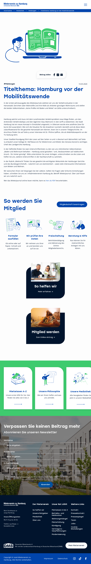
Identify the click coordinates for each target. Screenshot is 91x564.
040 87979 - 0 (13, 524)
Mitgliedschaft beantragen (72, 204)
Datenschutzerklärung (23, 477)
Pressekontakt (77, 513)
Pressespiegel (77, 517)
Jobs (73, 523)
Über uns (36, 520)
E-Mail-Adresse (11, 463)
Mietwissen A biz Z (60, 510)
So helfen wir (38, 510)
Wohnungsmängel (59, 519)
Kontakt (74, 510)
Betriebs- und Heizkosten (58, 514)
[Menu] (85, 5)
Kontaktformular (9, 526)
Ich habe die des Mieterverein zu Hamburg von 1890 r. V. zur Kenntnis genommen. (42, 477)
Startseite (8, 10)
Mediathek (20, 10)
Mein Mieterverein (76, 545)
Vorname (8, 440)
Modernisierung (58, 534)
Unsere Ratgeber (40, 513)
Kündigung (56, 525)
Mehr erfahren (44, 292)
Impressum (48, 558)
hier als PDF (50, 180)
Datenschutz (63, 558)
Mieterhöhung (58, 522)
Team (73, 520)
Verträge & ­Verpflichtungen (59, 530)
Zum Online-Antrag (44, 337)
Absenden (45, 484)
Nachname (9, 451)
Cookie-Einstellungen (77, 528)
